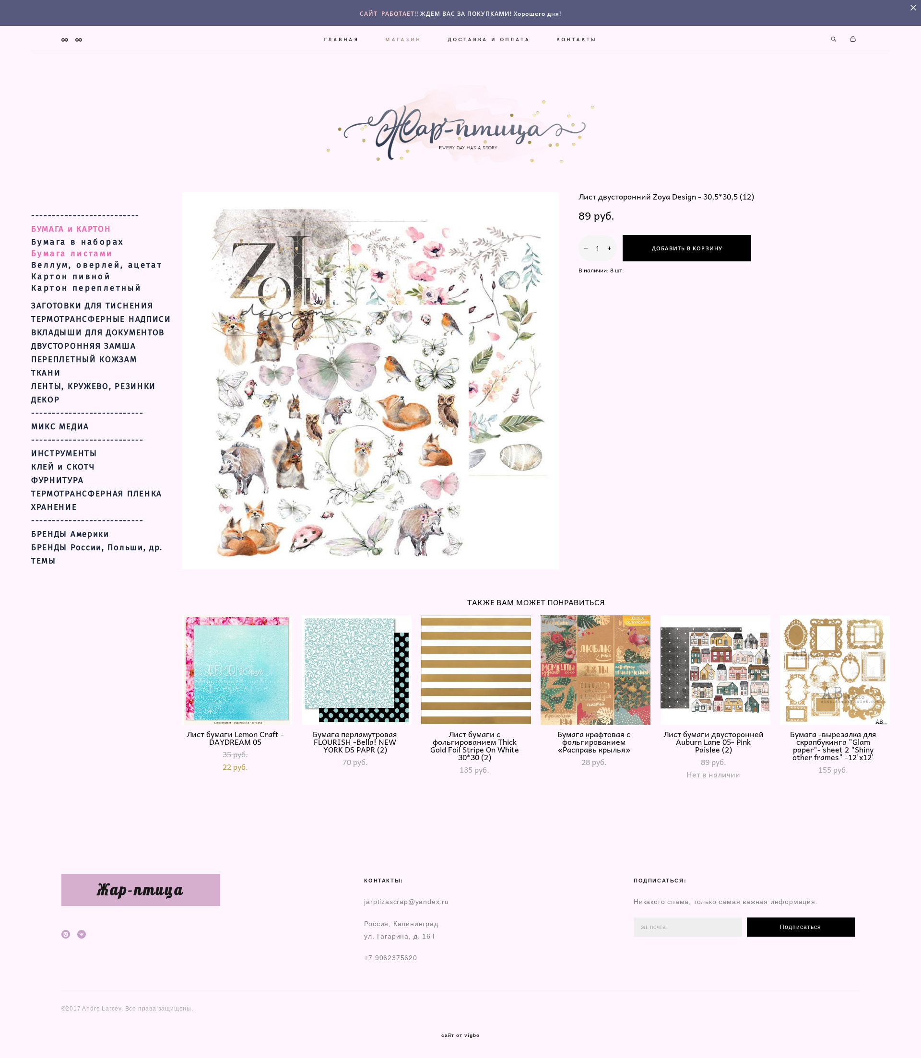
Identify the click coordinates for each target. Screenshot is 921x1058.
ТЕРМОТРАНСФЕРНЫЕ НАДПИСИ (101, 319)
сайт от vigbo (460, 1035)
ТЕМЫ (43, 561)
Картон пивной (71, 276)
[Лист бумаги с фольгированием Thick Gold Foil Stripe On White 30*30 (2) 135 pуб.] (476, 670)
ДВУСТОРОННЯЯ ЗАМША (83, 346)
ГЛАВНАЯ (341, 39)
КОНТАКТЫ (577, 39)
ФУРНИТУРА (57, 480)
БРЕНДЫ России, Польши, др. (97, 547)
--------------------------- (87, 413)
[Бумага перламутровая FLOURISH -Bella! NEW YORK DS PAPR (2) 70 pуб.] (357, 670)
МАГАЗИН (404, 39)
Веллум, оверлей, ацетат (97, 265)
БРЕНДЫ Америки (70, 534)
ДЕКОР (45, 400)
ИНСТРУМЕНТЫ (64, 453)
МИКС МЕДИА (60, 426)
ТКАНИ (46, 373)
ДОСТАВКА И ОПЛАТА (489, 39)
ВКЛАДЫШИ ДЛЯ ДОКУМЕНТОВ (98, 332)
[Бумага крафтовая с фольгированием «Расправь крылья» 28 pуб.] (595, 670)
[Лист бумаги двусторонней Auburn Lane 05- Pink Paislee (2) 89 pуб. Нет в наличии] (715, 670)
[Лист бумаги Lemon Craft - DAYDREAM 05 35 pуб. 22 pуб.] (237, 670)
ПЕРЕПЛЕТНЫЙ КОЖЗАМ (84, 359)
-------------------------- (85, 215)
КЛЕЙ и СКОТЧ (62, 467)
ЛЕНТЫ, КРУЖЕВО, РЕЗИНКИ (93, 386)
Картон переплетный (86, 288)
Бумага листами (72, 253)
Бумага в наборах (77, 242)
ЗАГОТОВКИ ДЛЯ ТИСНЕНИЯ (92, 306)
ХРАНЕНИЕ (54, 507)
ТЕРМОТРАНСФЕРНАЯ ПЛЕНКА (96, 494)
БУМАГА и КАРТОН (71, 229)
